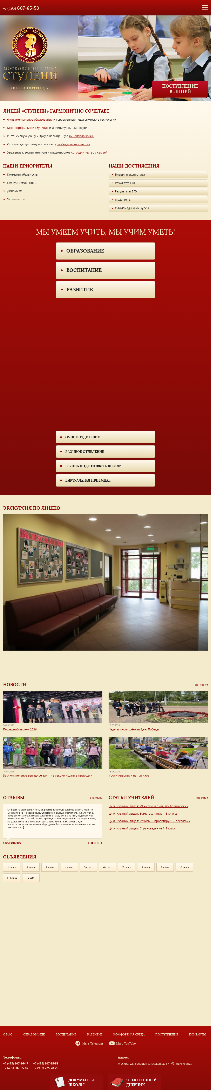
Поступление (166, 1034)
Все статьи (202, 797)
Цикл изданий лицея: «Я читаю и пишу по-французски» (148, 806)
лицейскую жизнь (81, 136)
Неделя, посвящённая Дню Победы (134, 729)
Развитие (79, 289)
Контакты (197, 1034)
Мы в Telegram (92, 1043)
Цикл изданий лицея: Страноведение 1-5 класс (142, 828)
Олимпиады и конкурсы (132, 208)
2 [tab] (95, 843)
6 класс (107, 867)
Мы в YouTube (126, 1043)
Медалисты (123, 199)
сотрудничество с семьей (89, 152)
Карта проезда (184, 1063)
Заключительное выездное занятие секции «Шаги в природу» (47, 775)
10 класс (184, 867)
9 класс (165, 867)
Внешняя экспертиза (130, 174)
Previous (88, 843)
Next (101, 843)
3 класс (50, 867)
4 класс (69, 867)
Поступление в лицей (180, 88)
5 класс (88, 867)
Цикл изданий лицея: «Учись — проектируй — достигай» (149, 821)
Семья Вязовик (12, 842)
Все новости (201, 684)
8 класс (146, 867)
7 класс (126, 867)
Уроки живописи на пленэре (129, 775)
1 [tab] (92, 843)
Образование (85, 251)
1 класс (11, 867)
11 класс (12, 877)
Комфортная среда (129, 1034)
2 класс (31, 867)
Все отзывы (96, 797)
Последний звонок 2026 (20, 729)
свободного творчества (73, 144)
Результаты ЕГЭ (126, 191)
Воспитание (84, 270)
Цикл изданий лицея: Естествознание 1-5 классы (143, 813)
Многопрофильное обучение (27, 128)
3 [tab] (98, 843)
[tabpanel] (52, 824)
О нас (7, 1034)
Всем (31, 877)
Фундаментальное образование (30, 119)
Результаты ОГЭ (126, 183)
